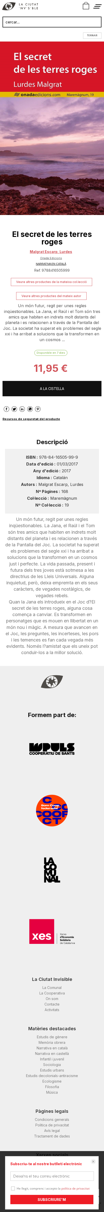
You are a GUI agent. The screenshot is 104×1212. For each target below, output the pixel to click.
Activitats (52, 1010)
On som (52, 998)
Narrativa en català (52, 1048)
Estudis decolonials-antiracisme (52, 1076)
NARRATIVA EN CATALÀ (51, 263)
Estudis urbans (52, 1070)
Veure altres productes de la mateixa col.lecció (51, 282)
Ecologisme (52, 1081)
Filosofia (52, 1087)
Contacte (52, 1004)
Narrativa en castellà (52, 1053)
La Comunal (52, 987)
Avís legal (52, 1130)
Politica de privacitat (52, 1125)
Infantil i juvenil (52, 1059)
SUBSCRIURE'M (52, 1199)
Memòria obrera (52, 1042)
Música (52, 1092)
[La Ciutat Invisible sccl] (20, 7)
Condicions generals (52, 1119)
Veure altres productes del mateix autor (51, 296)
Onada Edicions (51, 258)
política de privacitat (75, 1188)
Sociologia (52, 1064)
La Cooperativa (52, 993)
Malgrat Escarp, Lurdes (51, 251)
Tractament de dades (52, 1136)
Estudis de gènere (52, 1037)
